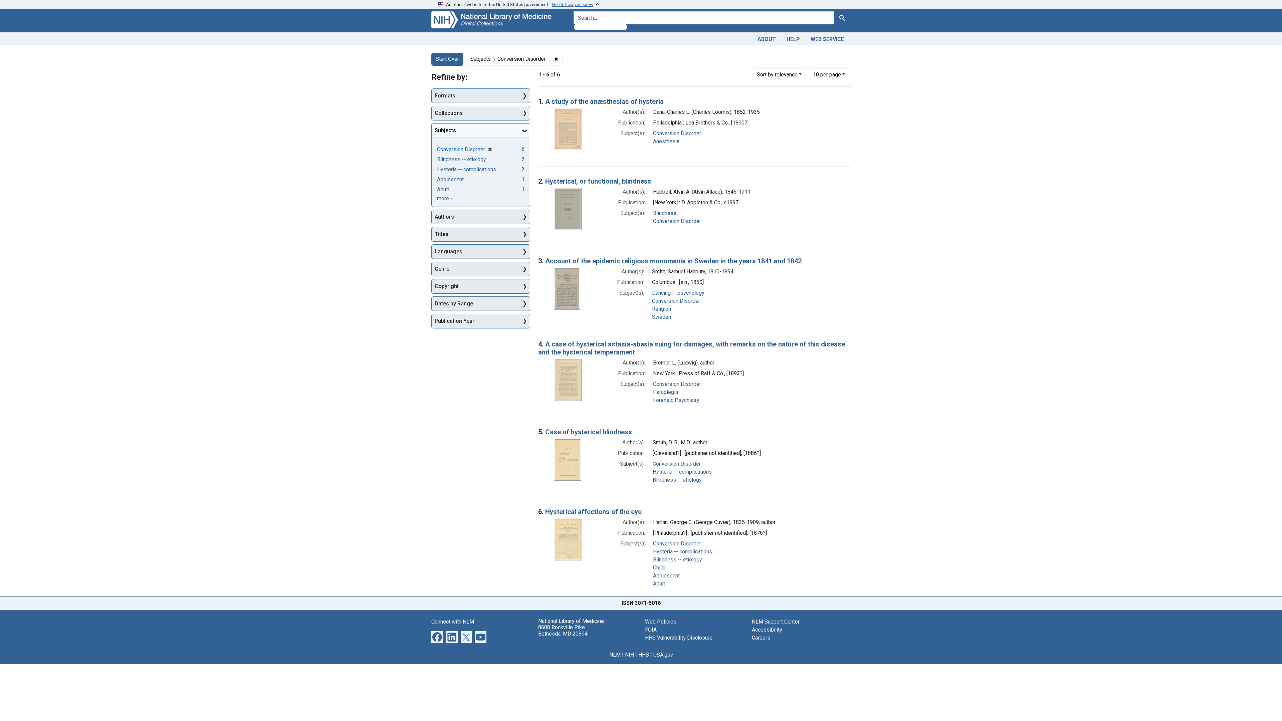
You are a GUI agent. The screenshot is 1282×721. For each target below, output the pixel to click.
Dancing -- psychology (678, 293)
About (767, 39)
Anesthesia (666, 141)
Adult (659, 583)
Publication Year (454, 321)
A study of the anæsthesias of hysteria (604, 101)
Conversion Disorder (677, 133)
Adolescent (666, 575)
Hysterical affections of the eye (593, 512)
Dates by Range (454, 303)
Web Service (827, 39)
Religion (661, 309)
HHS (643, 655)
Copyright (447, 286)
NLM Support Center (776, 622)
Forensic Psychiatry (676, 400)
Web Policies (660, 622)
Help (793, 39)
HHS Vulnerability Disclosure (678, 638)
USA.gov (663, 655)
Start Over (447, 59)
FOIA (651, 630)
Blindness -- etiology (677, 480)
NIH (629, 655)
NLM (615, 655)
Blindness (664, 213)
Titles (441, 234)
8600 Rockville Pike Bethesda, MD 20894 (563, 630)
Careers (761, 638)
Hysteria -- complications (682, 472)
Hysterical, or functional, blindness (598, 181)
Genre (442, 269)
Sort (777, 74)
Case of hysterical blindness (588, 432)
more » (445, 198)
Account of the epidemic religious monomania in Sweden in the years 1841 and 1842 (673, 261)
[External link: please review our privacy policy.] (437, 636)
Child (659, 567)
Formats (445, 95)
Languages (448, 251)
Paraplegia (665, 392)
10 (827, 74)
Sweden (661, 317)
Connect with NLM (452, 622)
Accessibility (767, 630)
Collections (449, 113)
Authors (444, 217)
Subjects (445, 130)
